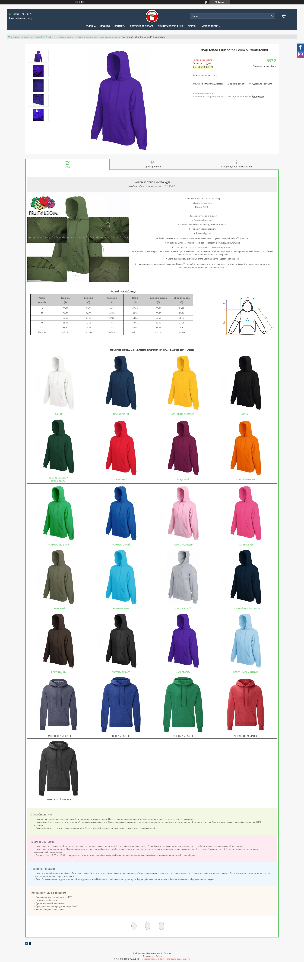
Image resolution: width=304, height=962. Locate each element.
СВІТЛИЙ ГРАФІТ (121, 672)
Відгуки (192, 26)
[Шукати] (272, 16)
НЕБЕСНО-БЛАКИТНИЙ (245, 672)
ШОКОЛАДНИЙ (58, 672)
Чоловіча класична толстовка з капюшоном (96, 37)
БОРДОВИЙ (183, 479)
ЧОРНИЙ (245, 414)
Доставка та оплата (141, 26)
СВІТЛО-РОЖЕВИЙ (183, 544)
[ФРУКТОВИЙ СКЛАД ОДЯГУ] (152, 16)
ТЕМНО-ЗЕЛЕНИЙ (58, 478)
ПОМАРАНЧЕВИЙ (245, 479)
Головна (91, 26)
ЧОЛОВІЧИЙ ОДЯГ (44, 37)
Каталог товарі (209, 26)
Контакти (119, 26)
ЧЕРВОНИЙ (121, 479)
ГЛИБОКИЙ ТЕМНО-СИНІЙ (245, 608)
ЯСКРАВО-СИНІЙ (121, 544)
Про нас (105, 26)
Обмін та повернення (170, 26)
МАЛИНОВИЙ (245, 544)
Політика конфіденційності (178, 959)
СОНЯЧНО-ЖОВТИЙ (183, 414)
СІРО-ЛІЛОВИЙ (183, 608)
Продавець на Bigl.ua (152, 956)
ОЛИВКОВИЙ (58, 608)
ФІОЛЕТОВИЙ (183, 672)
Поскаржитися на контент (152, 959)
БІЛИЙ (58, 414)
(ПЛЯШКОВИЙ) (58, 481)
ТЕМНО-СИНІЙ (121, 414)
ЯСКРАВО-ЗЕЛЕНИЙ (58, 544)
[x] (30, 944)
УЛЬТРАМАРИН (121, 608)
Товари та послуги (22, 37)
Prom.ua (167, 953)
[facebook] (26, 944)
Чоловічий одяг (64, 37)
